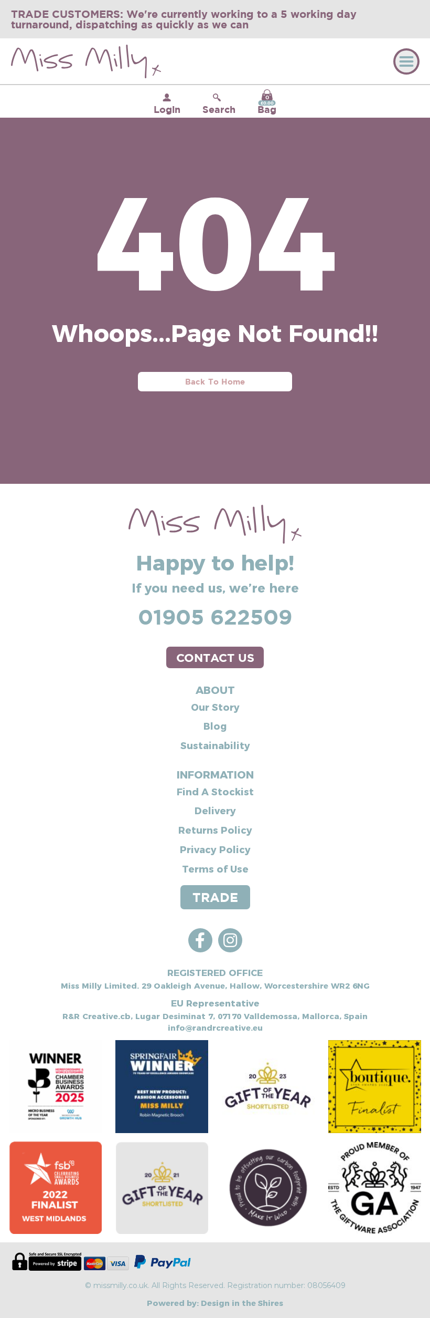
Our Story (215, 706)
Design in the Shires (242, 1302)
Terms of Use (215, 868)
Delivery (215, 810)
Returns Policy (215, 829)
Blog (215, 725)
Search (218, 109)
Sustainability (215, 745)
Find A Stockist (215, 791)
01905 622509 (215, 616)
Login (167, 109)
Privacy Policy (215, 849)
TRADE (215, 897)
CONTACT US (215, 657)
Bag (266, 105)
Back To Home (215, 381)
